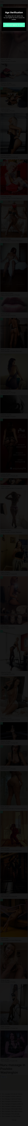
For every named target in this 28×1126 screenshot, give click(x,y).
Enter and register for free (14, 25)
